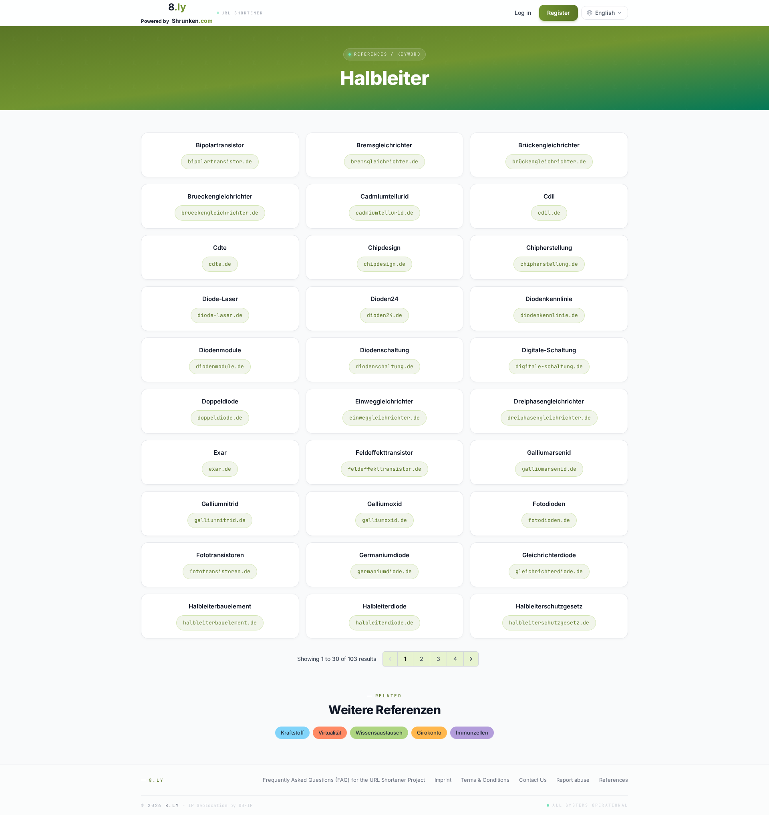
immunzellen (472, 732)
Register (558, 12)
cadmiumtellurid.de (384, 212)
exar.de (220, 469)
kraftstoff (292, 732)
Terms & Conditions (485, 780)
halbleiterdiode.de (384, 622)
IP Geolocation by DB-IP (220, 805)
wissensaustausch (379, 732)
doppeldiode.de (219, 417)
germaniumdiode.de (384, 571)
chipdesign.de (384, 264)
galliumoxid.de (384, 520)
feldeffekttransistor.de (384, 469)
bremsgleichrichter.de (384, 161)
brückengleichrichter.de (549, 161)
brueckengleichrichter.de (219, 212)
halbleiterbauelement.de (220, 622)
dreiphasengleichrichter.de (549, 417)
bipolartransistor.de (220, 161)
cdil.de (549, 212)
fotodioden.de (549, 520)
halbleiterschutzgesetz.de (549, 622)
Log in (523, 12)
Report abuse (573, 780)
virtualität (329, 732)
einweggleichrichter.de (384, 417)
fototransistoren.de (219, 571)
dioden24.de (384, 315)
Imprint (443, 780)
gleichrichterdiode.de (549, 571)
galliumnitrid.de (220, 520)
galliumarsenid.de (549, 469)
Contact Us (533, 780)
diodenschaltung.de (384, 366)
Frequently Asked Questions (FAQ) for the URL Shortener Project (344, 780)
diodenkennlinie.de (549, 315)
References (613, 780)
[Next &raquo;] (471, 658)
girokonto (429, 732)
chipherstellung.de (549, 264)
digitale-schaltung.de (549, 366)
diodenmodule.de (220, 366)
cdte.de (220, 264)
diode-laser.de (219, 315)
